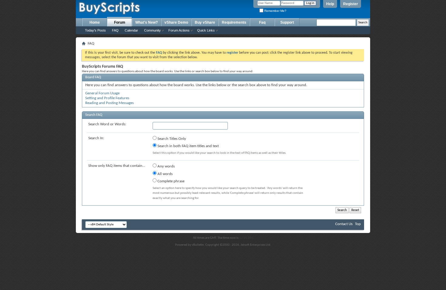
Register (350, 4)
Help (330, 4)
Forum (119, 22)
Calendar (131, 30)
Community (152, 30)
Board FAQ (93, 77)
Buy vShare (205, 22)
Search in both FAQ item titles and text (188, 146)
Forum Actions (179, 30)
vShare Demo (176, 22)
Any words (166, 166)
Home (95, 22)
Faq (262, 22)
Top (358, 224)
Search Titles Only (171, 139)
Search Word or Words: (107, 124)
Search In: (96, 138)
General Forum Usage (102, 93)
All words (165, 174)
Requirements (234, 22)
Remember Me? (274, 10)
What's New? (146, 22)
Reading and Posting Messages (109, 103)
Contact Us (344, 224)
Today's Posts (95, 30)
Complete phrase (170, 181)
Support (287, 22)
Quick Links (206, 30)
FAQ (115, 30)
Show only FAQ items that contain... (116, 166)
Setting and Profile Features (107, 98)
